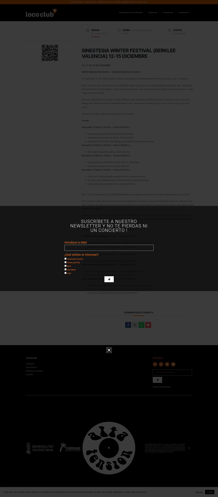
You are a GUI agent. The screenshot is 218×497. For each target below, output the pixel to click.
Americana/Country (75, 259)
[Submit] (109, 279)
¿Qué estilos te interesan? (82, 254)
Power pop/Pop (73, 263)
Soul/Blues (71, 270)
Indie (69, 273)
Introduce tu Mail (76, 242)
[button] (109, 350)
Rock (69, 266)
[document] (109, 248)
